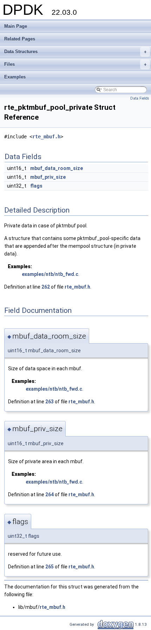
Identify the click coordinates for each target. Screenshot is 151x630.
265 (49, 566)
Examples (15, 77)
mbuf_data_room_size (56, 168)
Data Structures (75, 51)
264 (49, 494)
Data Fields (139, 98)
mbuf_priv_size (48, 177)
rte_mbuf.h (46, 136)
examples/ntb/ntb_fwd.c (50, 274)
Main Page (15, 26)
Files (75, 64)
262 (45, 287)
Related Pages (19, 39)
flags (36, 186)
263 (49, 401)
